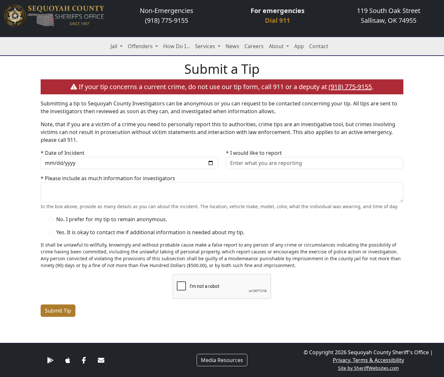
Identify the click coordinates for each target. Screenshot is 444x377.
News (232, 46)
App (299, 46)
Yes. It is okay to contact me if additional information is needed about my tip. (150, 232)
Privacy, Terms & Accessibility (368, 360)
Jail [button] (115, 46)
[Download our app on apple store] (68, 360)
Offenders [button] (141, 46)
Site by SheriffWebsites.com (368, 368)
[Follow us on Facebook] (84, 360)
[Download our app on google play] (50, 360)
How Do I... (176, 46)
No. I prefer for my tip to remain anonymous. (111, 219)
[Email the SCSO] (101, 360)
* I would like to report (254, 152)
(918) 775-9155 (350, 86)
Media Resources (222, 360)
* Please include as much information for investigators (108, 178)
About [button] (277, 46)
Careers (254, 46)
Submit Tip (58, 310)
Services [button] (205, 46)
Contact (318, 46)
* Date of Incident (63, 152)
